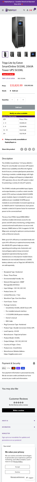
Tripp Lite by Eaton (8, 78)
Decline (17, 472)
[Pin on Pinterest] (25, 149)
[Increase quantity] (23, 100)
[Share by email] (33, 149)
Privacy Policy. (18, 461)
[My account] (27, 10)
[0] (34, 10)
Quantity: (5, 100)
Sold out (18, 107)
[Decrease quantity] (12, 100)
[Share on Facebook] (21, 149)
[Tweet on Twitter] (29, 149)
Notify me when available (18, 113)
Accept (17, 467)
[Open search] (24, 10)
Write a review (18, 410)
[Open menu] (3, 10)
